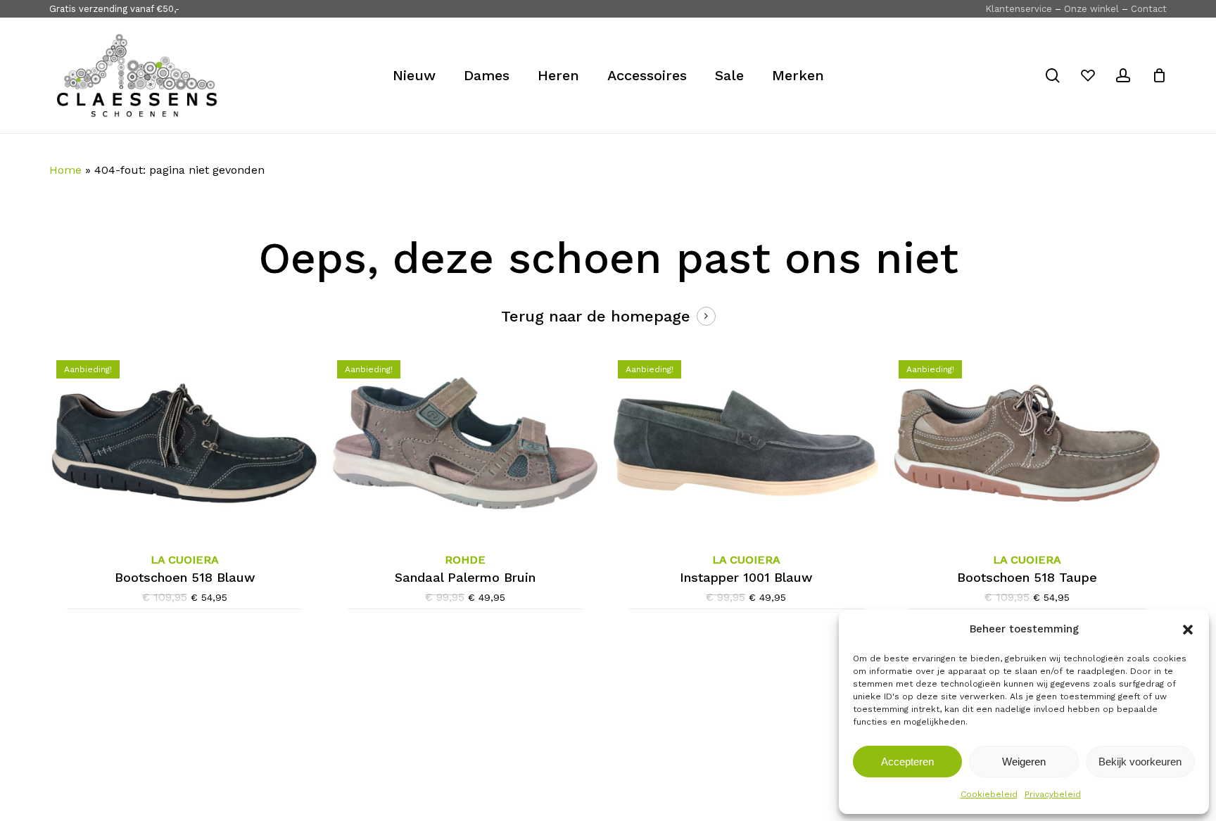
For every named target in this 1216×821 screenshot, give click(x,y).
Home (65, 170)
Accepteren (907, 762)
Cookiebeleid (989, 794)
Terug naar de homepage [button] (595, 316)
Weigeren (1024, 762)
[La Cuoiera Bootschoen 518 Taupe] (1027, 443)
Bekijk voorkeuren (1140, 762)
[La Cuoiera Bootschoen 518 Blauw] (184, 443)
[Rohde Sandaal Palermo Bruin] (465, 443)
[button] (1188, 630)
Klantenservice (1018, 9)
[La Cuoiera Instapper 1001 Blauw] (746, 443)
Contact (1149, 9)
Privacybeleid (1053, 794)
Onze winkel (1091, 9)
